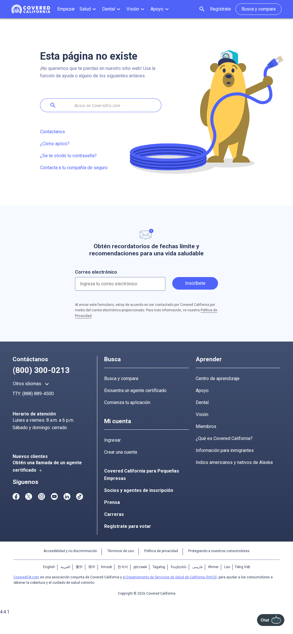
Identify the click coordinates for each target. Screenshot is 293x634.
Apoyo (202, 390)
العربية (65, 567)
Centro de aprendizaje (217, 378)
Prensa (112, 502)
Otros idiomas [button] (31, 384)
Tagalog (159, 567)
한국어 (123, 567)
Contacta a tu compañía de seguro (74, 167)
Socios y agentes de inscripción (138, 490)
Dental (202, 402)
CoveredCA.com (26, 577)
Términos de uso (120, 551)
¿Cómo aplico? (55, 143)
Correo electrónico (96, 272)
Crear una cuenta (120, 452)
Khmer (213, 567)
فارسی (197, 567)
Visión (202, 414)
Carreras (114, 514)
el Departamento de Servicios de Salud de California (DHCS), (170, 577)
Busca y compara (121, 378)
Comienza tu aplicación (127, 402)
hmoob (106, 567)
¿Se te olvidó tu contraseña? (68, 155)
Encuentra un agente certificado (135, 390)
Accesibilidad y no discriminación (70, 551)
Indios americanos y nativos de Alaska (234, 462)
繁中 (79, 567)
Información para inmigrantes (225, 450)
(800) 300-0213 (41, 370)
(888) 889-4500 (38, 393)
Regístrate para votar (127, 526)
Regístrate (220, 9)
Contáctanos (52, 131)
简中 (91, 567)
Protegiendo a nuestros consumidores (219, 551)
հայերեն (179, 567)
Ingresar (112, 440)
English (49, 567)
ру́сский (140, 567)
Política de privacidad (161, 551)
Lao (227, 567)
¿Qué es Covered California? (224, 438)
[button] (88, 9)
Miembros (206, 426)
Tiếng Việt (242, 567)
